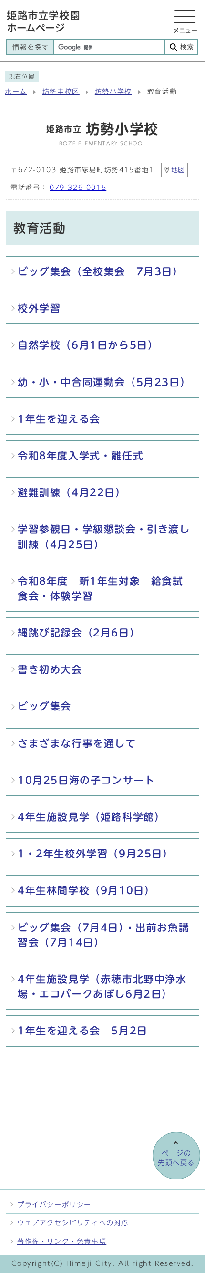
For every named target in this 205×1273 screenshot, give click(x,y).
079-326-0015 (78, 187)
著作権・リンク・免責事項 (61, 1241)
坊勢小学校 (113, 91)
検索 (187, 47)
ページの (176, 1158)
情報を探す (31, 47)
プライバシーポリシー (54, 1204)
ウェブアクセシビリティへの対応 (73, 1222)
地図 (177, 170)
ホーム (16, 91)
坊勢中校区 (61, 91)
